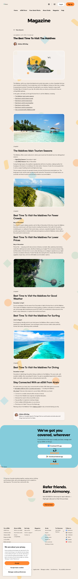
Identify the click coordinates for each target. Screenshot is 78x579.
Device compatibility (17, 535)
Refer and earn (7, 541)
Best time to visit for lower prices (23, 100)
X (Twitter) (70, 535)
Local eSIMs (6, 539)
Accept (17, 563)
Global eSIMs (7, 535)
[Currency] (54, 4)
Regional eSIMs (7, 537)
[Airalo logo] (8, 4)
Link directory (54, 569)
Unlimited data (7, 532)
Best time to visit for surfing (22, 105)
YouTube (70, 541)
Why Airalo (16, 391)
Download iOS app (56, 446)
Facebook (70, 530)
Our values (47, 535)
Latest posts (38, 530)
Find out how (49, 505)
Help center (27, 530)
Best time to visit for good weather (24, 103)
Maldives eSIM (37, 406)
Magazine (56, 10)
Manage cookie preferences (17, 572)
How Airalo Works (34, 10)
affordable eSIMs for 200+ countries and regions (28, 388)
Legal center (36, 569)
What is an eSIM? (18, 530)
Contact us (27, 535)
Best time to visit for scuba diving (23, 107)
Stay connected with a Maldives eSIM (25, 109)
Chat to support (28, 532)
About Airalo (47, 10)
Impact (46, 532)
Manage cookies (45, 569)
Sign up (70, 4)
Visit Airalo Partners (57, 531)
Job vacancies (48, 541)
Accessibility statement (65, 569)
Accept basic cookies (17, 567)
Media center (48, 537)
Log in (61, 4)
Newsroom (47, 539)
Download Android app (56, 456)
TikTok (69, 537)
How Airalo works (18, 532)
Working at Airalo (49, 544)
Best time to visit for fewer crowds (24, 98)
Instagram (70, 532)
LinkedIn (70, 539)
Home (16, 10)
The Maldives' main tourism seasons (24, 96)
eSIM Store (23, 10)
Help (62, 10)
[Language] (49, 4)
